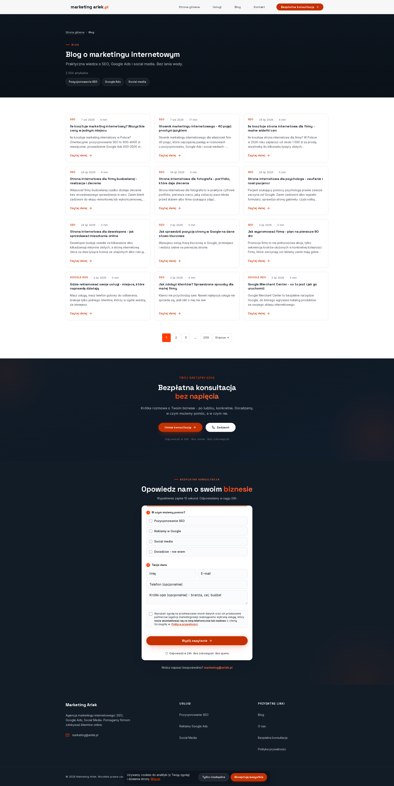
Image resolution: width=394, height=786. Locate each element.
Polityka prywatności (272, 749)
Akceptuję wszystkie (248, 777)
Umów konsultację (178, 427)
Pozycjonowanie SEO (83, 82)
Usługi (217, 7)
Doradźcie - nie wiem (169, 551)
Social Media (188, 737)
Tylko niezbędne (213, 777)
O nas (262, 726)
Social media (137, 82)
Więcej (155, 779)
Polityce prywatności (184, 624)
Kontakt (259, 7)
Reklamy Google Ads (193, 726)
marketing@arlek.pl (218, 667)
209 (206, 337)
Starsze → (222, 337)
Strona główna (189, 7)
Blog (238, 7)
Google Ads (112, 82)
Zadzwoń (223, 427)
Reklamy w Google (167, 531)
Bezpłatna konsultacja (297, 7)
